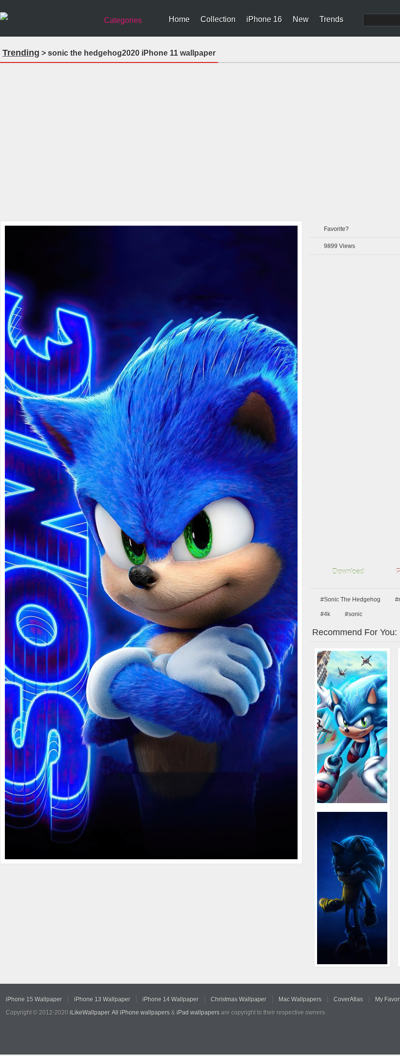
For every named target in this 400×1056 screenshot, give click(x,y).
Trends (331, 19)
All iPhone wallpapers (141, 1012)
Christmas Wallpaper (238, 999)
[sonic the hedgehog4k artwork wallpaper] (352, 888)
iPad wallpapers (198, 1012)
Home (179, 19)
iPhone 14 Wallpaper (170, 999)
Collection (218, 19)
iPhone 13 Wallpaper (102, 999)
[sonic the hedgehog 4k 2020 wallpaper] (352, 727)
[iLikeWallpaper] (47, 16)
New (301, 19)
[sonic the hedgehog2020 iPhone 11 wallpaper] (151, 542)
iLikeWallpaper (89, 1012)
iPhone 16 (264, 19)
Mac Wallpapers (300, 999)
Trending (21, 53)
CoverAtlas (348, 999)
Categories (123, 20)
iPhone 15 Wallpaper (34, 999)
